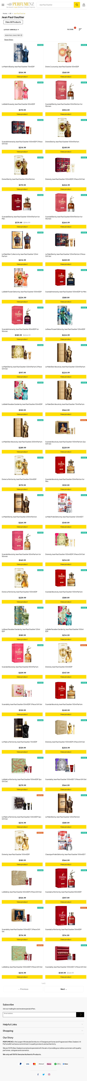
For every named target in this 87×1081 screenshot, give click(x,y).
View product (22, 76)
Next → (64, 989)
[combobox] (55, 5)
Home (5, 13)
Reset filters (8, 40)
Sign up (80, 1014)
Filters (71, 29)
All (10, 13)
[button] (80, 29)
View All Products (13, 22)
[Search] (77, 5)
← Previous (23, 989)
